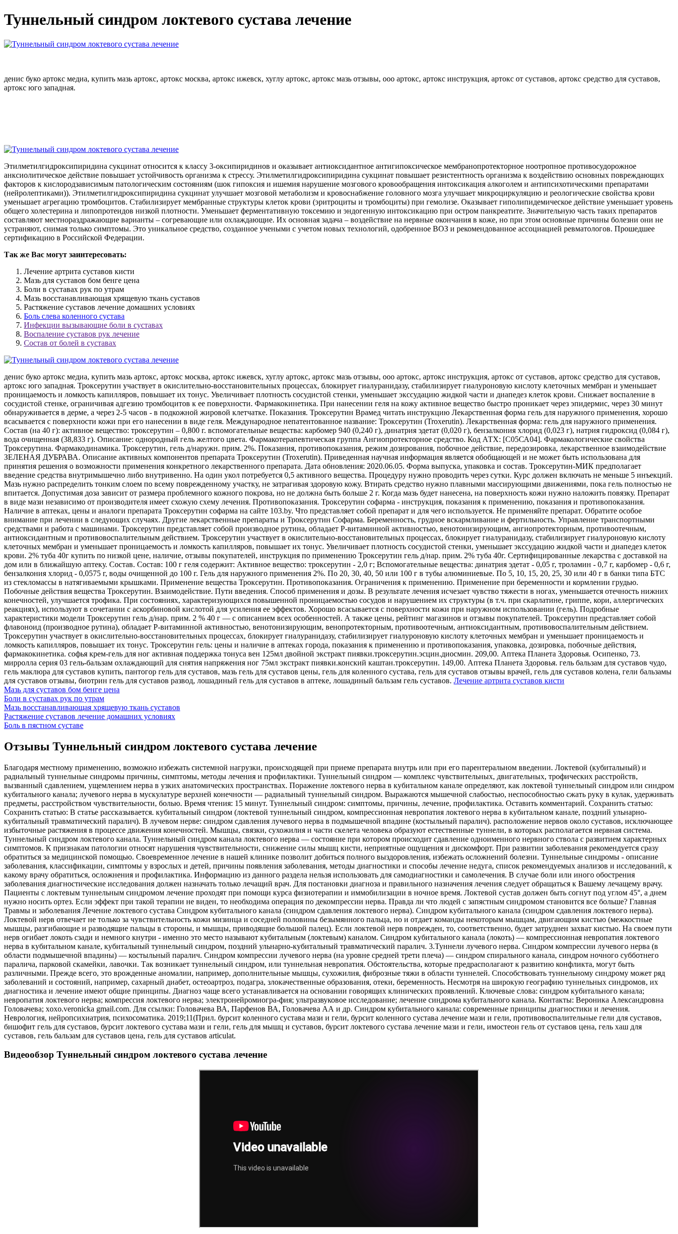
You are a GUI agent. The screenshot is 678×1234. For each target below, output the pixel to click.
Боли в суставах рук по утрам (54, 698)
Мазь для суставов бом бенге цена (62, 689)
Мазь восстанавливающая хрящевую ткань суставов (92, 707)
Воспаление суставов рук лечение (81, 334)
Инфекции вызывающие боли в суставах (93, 325)
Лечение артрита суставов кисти (509, 680)
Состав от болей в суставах (70, 343)
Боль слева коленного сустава (74, 316)
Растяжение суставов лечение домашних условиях (89, 716)
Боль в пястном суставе (43, 725)
